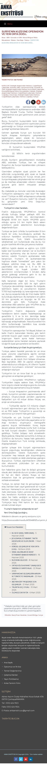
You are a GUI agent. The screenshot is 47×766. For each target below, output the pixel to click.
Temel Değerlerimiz (12, 671)
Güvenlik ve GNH (16, 37)
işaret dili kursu (36, 764)
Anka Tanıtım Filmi (12, 683)
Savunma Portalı (27, 87)
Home (3, 37)
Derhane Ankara (23, 764)
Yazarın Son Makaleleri (14, 527)
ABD (7, 37)
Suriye (40, 615)
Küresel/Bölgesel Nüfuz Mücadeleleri (15, 91)
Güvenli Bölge (32, 615)
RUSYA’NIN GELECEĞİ (19, 560)
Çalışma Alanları (11, 675)
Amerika (13, 87)
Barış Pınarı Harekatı (19, 615)
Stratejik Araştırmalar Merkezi (21, 86)
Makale (13, 40)
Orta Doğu (20, 40)
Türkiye (26, 40)
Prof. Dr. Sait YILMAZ (14, 80)
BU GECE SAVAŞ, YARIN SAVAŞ (23, 533)
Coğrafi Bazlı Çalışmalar (26, 93)
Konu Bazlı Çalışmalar (36, 89)
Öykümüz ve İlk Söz (12, 667)
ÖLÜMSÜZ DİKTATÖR (20, 593)
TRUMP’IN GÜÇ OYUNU (20, 587)
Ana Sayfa (8, 662)
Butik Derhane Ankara (8, 764)
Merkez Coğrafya (26, 97)
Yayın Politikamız (11, 679)
